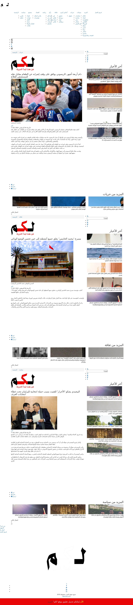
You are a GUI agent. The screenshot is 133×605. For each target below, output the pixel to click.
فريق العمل (98, 12)
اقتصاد (37, 12)
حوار (60, 20)
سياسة (23, 12)
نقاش (54, 18)
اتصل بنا (2, 530)
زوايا (84, 29)
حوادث (29, 18)
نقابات (28, 26)
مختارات (77, 16)
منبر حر (50, 18)
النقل (28, 20)
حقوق (70, 16)
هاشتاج (49, 24)
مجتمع (30, 12)
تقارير (21, 16)
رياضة (44, 12)
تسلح (84, 26)
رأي (50, 12)
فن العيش (78, 24)
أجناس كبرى (63, 12)
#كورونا (85, 24)
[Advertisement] (47, 170)
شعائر (77, 22)
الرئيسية (16, 12)
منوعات (79, 12)
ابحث (105, 54)
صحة (28, 22)
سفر (76, 20)
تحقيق (60, 16)
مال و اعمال (37, 16)
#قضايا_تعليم (30, 24)
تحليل (21, 18)
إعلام (84, 16)
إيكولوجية (85, 20)
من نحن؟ (2, 526)
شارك (13, 186)
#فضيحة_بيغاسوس (88, 35)
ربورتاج (61, 18)
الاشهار (2, 528)
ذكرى (84, 27)
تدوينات (50, 22)
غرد (13, 184)
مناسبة (77, 18)
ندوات (54, 20)
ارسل (14, 188)
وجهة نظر (50, 20)
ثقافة (56, 12)
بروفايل (61, 22)
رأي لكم (50, 16)
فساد (84, 18)
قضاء (28, 16)
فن (54, 16)
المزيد (86, 12)
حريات (72, 12)
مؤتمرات (36, 18)
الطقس (85, 22)
